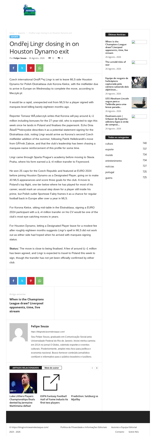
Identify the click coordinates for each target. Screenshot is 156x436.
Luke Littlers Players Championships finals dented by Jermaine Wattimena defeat (22, 401)
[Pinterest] (31, 68)
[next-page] (97, 368)
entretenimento (113, 160)
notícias (109, 166)
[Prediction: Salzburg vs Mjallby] (85, 383)
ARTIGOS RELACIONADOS (26, 367)
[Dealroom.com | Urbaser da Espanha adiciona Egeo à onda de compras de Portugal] (139, 120)
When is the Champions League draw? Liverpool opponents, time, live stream (27, 305)
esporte (21, 33)
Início (12, 33)
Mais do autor (52, 367)
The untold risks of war (115, 63)
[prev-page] (92, 368)
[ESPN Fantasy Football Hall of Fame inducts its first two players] (54, 383)
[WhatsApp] (39, 68)
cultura (109, 143)
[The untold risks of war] (139, 66)
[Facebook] (13, 68)
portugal (109, 172)
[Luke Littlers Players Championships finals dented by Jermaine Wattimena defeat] (23, 383)
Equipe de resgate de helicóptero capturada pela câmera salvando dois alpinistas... (117, 84)
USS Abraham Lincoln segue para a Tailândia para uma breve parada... (117, 103)
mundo (109, 155)
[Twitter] (22, 68)
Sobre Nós (134, 431)
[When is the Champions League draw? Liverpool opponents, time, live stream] (139, 45)
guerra (108, 177)
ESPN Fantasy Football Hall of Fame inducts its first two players (54, 399)
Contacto (119, 431)
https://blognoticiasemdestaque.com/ (48, 332)
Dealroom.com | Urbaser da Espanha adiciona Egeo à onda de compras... (116, 120)
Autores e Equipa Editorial (124, 427)
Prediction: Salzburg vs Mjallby (84, 397)
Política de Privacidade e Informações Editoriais (83, 427)
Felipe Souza (20, 58)
